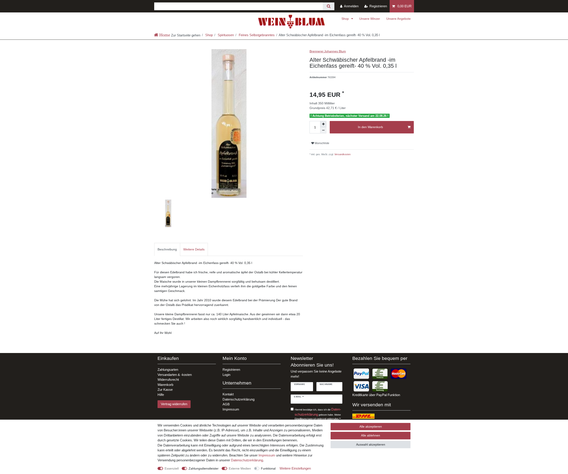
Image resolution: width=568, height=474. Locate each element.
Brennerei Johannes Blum (328, 51)
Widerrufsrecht (168, 379)
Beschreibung (167, 249)
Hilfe (161, 395)
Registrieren (231, 369)
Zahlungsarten (168, 369)
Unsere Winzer (369, 18)
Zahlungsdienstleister (204, 468)
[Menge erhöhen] (323, 124)
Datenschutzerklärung (238, 399)
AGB (226, 404)
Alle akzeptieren (370, 426)
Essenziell (172, 468)
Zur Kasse (165, 389)
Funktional (268, 468)
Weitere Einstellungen (295, 468)
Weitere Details (194, 249)
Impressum (231, 409)
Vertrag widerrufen (174, 404)
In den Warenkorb (370, 127)
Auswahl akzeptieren (370, 444)
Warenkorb (165, 385)
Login (226, 375)
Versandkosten (342, 154)
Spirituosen (225, 35)
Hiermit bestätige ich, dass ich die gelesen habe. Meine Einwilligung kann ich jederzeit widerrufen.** (318, 413)
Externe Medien (240, 468)
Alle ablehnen (370, 435)
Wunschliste (321, 143)
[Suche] (328, 6)
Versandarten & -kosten (175, 375)
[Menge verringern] (323, 130)
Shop (345, 18)
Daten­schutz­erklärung (247, 460)
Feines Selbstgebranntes (256, 35)
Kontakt (228, 394)
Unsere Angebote (398, 18)
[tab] (167, 249)
